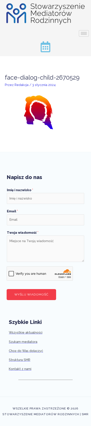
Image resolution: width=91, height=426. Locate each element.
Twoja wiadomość (22, 232)
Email (12, 211)
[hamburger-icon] (84, 33)
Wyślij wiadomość (31, 294)
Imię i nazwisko (20, 190)
